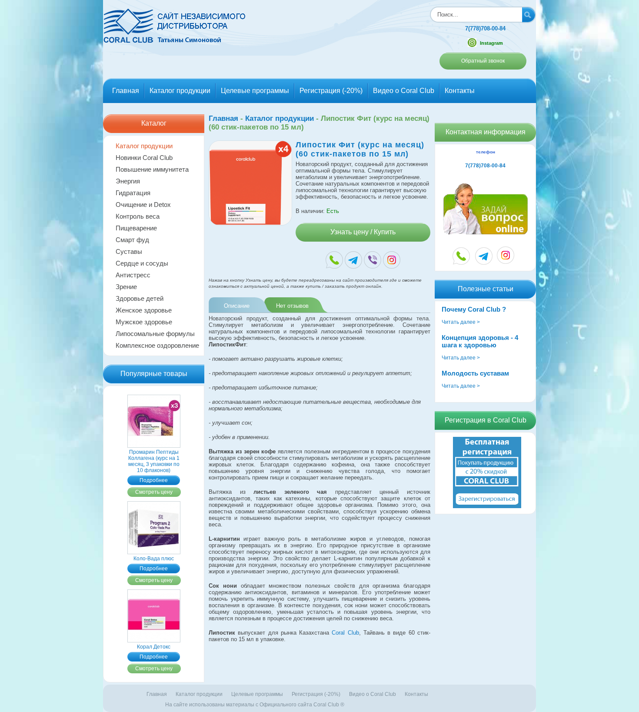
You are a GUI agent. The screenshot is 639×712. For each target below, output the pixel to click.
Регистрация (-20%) (331, 90)
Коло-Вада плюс (153, 559)
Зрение (126, 286)
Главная (125, 90)
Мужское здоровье (144, 322)
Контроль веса (138, 216)
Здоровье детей (139, 298)
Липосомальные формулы (155, 333)
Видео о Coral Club (403, 90)
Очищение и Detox (143, 204)
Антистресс (133, 275)
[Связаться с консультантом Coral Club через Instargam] (505, 261)
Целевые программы (255, 90)
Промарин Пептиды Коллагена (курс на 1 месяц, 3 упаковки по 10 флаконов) (154, 461)
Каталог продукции (180, 90)
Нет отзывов (292, 306)
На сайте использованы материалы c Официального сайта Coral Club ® (254, 705)
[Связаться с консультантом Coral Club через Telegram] (483, 256)
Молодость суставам (475, 373)
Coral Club (345, 632)
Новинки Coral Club (144, 157)
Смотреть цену (154, 492)
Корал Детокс (153, 647)
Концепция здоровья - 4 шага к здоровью (480, 341)
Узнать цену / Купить (363, 232)
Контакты (460, 90)
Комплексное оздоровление (157, 345)
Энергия (128, 181)
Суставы (129, 251)
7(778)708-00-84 (485, 28)
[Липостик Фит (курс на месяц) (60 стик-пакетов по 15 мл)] (250, 223)
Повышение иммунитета (152, 169)
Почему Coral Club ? (474, 309)
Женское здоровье (144, 310)
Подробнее (154, 480)
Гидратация (133, 192)
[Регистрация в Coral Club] (487, 506)
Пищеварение (136, 228)
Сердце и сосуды (142, 263)
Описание (237, 306)
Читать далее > (461, 322)
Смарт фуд (132, 239)
